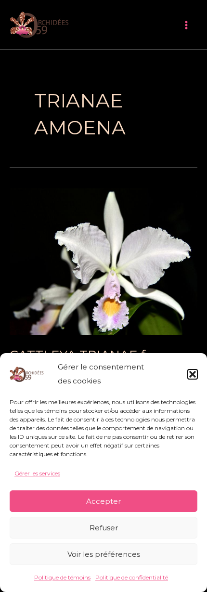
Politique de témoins (62, 577)
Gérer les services (37, 473)
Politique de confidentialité (131, 577)
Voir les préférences (103, 554)
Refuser (104, 527)
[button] (192, 374)
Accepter (103, 501)
